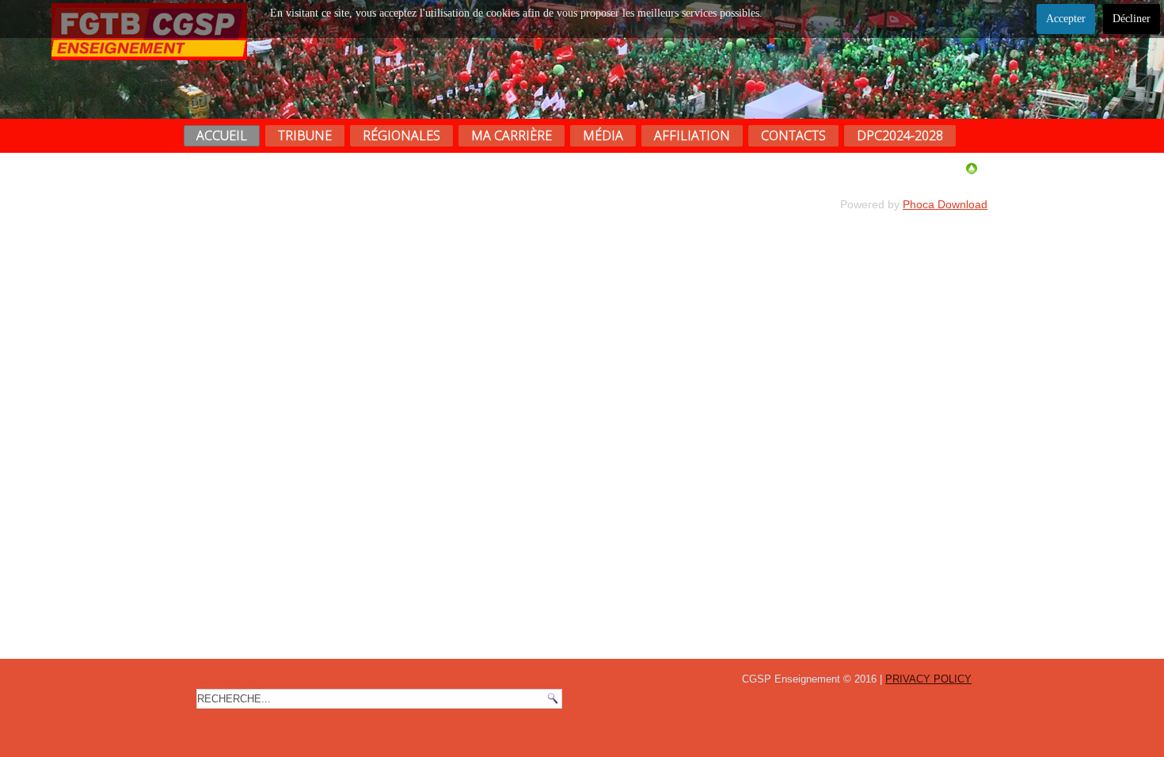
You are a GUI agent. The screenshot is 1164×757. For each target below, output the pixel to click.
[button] (1119, 712)
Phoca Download (945, 204)
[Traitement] (971, 171)
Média (603, 135)
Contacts (793, 135)
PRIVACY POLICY (928, 679)
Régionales (401, 135)
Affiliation (692, 135)
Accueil (221, 135)
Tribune (305, 135)
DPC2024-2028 (900, 135)
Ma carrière (511, 135)
